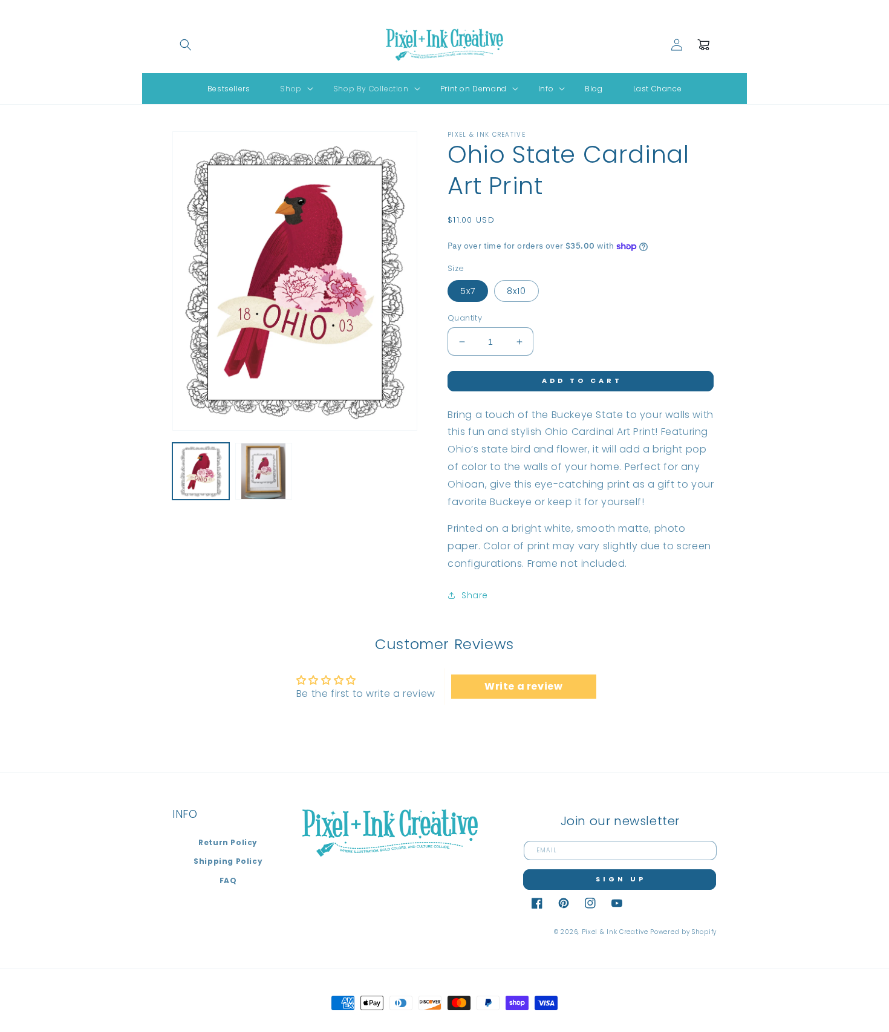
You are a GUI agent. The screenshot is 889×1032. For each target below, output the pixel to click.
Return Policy (228, 842)
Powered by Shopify (683, 931)
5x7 (467, 291)
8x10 (516, 291)
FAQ (228, 880)
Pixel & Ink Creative (615, 931)
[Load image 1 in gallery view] (200, 471)
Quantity (465, 318)
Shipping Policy (228, 861)
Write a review (523, 686)
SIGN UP (621, 879)
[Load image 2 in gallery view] (263, 471)
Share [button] (474, 595)
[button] (185, 44)
